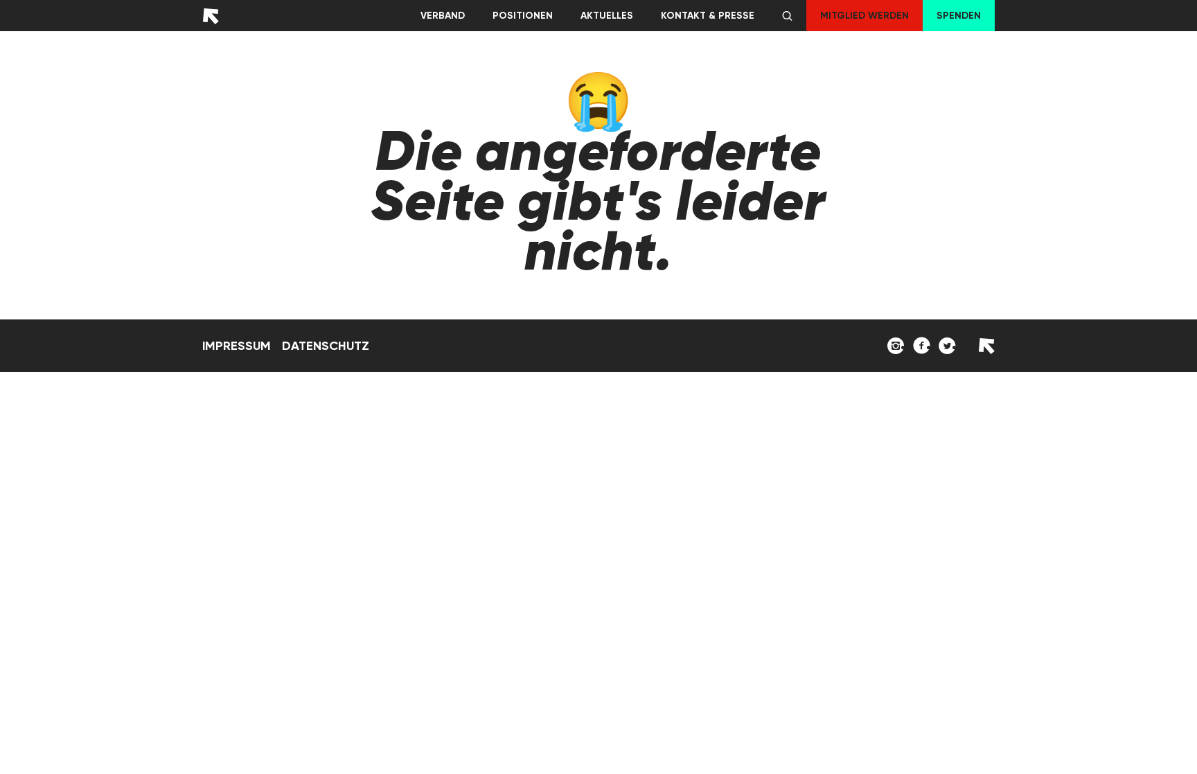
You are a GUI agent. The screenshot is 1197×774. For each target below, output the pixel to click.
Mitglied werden (864, 15)
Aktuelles (606, 15)
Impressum (236, 345)
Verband (442, 15)
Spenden (959, 15)
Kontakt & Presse (707, 15)
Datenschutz (325, 345)
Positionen (523, 15)
